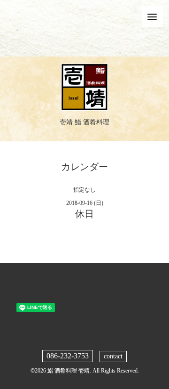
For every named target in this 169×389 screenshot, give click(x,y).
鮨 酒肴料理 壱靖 (68, 370)
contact (113, 356)
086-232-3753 (67, 356)
